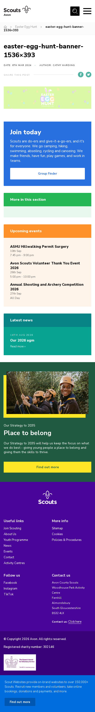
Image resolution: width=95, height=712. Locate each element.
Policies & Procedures (67, 540)
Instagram (10, 589)
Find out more (47, 467)
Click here (74, 622)
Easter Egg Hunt (26, 27)
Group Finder (47, 174)
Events (8, 551)
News (8, 546)
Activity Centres (14, 563)
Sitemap (57, 528)
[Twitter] (88, 74)
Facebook (10, 583)
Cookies (57, 534)
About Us (10, 534)
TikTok (8, 594)
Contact (9, 557)
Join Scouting (12, 528)
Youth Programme (16, 540)
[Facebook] (80, 74)
